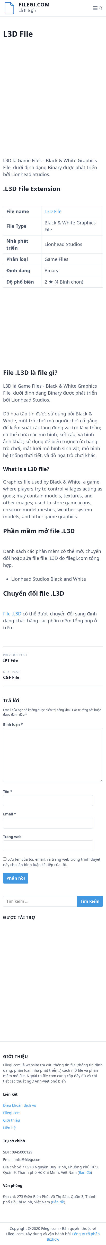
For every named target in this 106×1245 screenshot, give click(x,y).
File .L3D (12, 614)
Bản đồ (85, 1172)
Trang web (12, 836)
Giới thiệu (11, 1120)
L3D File (53, 211)
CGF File (11, 677)
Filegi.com (34, 4)
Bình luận (13, 724)
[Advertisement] (53, 104)
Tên (7, 791)
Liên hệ (9, 1127)
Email (9, 814)
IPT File (10, 660)
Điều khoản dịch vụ (19, 1105)
